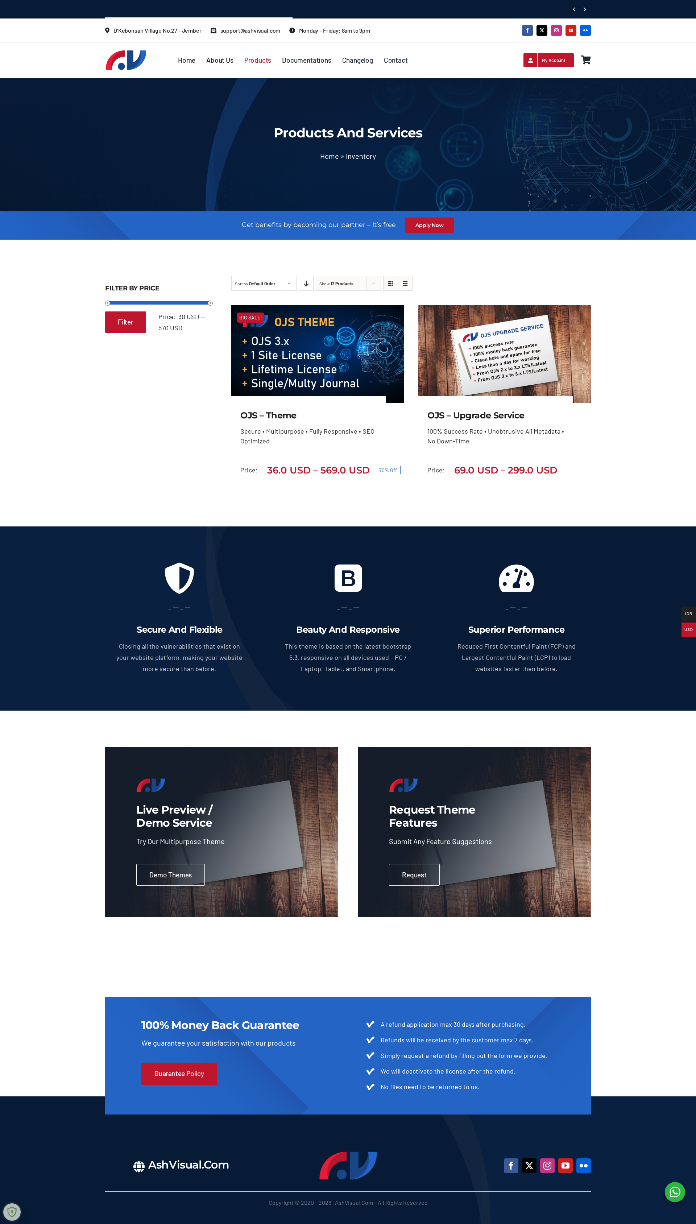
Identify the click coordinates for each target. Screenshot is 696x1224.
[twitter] (541, 30)
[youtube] (571, 30)
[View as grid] (391, 283)
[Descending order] (306, 283)
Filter (125, 322)
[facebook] (527, 30)
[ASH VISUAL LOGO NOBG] (126, 53)
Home (329, 156)
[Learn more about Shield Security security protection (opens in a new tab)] (12, 1212)
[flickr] (585, 30)
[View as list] (405, 283)
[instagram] (556, 30)
